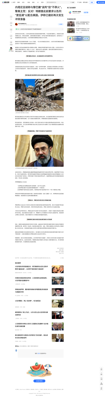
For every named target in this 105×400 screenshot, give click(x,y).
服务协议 (28, 389)
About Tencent (22, 389)
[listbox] (39, 302)
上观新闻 (17, 318)
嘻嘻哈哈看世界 (18, 272)
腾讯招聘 (45, 389)
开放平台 (36, 389)
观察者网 (17, 307)
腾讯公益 (50, 389)
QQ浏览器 (54, 389)
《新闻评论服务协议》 (34, 346)
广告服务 (41, 389)
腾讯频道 (59, 389)
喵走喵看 (17, 329)
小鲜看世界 (17, 284)
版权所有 (41, 395)
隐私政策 (32, 389)
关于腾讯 (17, 389)
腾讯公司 (37, 395)
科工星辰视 (17, 295)
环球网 (16, 341)
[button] (86, 12)
